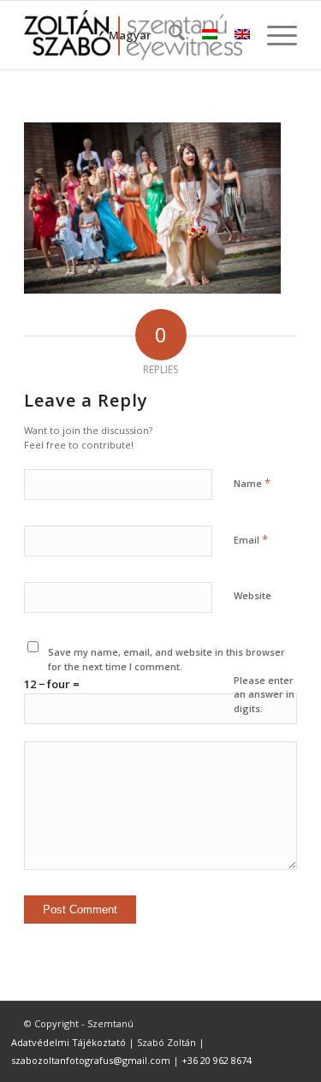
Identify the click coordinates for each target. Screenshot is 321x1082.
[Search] (168, 35)
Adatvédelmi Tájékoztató (68, 1042)
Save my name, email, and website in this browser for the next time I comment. (166, 659)
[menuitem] (168, 35)
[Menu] (273, 35)
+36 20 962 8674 (216, 1060)
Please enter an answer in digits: (264, 694)
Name (252, 482)
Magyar (130, 35)
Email (251, 539)
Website (252, 595)
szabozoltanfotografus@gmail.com (90, 1060)
